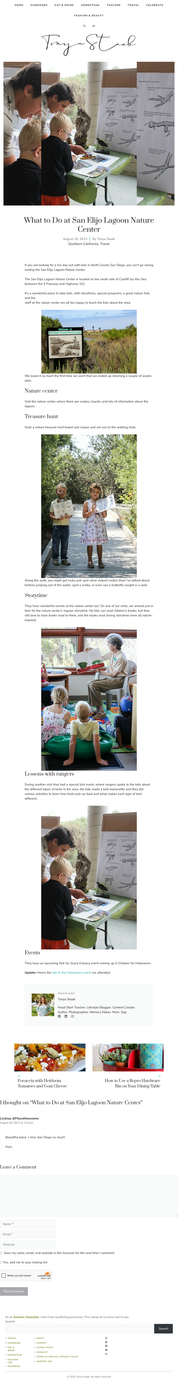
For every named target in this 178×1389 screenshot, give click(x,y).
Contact (42, 1343)
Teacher (114, 5)
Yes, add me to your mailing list (24, 1262)
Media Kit (42, 1352)
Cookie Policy (45, 1347)
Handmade (39, 5)
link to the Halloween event (71, 972)
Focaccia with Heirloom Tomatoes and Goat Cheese (42, 1083)
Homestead (90, 5)
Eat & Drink (64, 5)
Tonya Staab (106, 239)
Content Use (44, 1361)
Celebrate (154, 5)
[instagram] (106, 1338)
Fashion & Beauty (89, 15)
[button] (84, 26)
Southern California (83, 244)
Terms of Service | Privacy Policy (57, 1356)
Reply (8, 1147)
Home (19, 5)
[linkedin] (106, 1354)
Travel (133, 5)
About (40, 1338)
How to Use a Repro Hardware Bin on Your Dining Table (132, 1083)
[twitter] (106, 1342)
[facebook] (106, 1346)
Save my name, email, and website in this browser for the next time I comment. (59, 1253)
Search (10, 1321)
